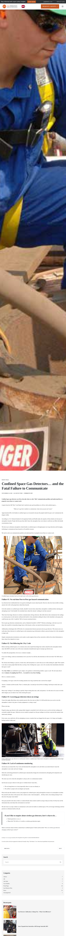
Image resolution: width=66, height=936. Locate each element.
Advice (5, 876)
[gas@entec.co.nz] (47, 1)
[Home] (10, 6)
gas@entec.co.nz (15, 819)
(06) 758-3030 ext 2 (16, 821)
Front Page (5, 479)
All (4, 879)
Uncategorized (6, 892)
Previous (6, 848)
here (36, 841)
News (4, 890)
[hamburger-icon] (62, 6)
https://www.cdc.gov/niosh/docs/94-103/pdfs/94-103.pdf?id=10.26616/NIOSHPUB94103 (21, 837)
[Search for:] (33, 862)
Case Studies (6, 883)
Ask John (5, 881)
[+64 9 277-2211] (59, 1)
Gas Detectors (18, 493)
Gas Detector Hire (7, 888)
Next (60, 848)
